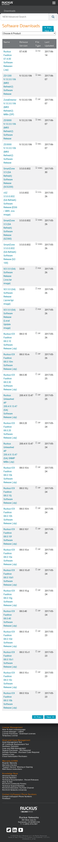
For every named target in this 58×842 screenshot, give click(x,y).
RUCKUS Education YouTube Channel (18, 788)
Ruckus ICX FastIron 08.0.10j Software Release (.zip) (10, 495)
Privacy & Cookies (25, 837)
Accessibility (38, 837)
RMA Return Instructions (12, 769)
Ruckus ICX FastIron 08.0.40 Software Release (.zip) (10, 618)
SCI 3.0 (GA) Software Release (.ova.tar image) (10, 276)
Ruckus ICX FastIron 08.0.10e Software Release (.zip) (10, 557)
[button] (53, 16)
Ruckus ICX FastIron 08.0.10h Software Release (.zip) (10, 516)
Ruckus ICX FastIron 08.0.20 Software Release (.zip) (10, 430)
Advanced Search (9, 776)
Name (7, 42)
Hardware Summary (10, 746)
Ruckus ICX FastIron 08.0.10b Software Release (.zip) (10, 700)
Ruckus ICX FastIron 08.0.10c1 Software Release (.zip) (10, 659)
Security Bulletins (9, 778)
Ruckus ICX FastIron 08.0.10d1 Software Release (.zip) (10, 577)
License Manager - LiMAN (13, 732)
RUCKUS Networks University (14, 790)
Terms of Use (13, 837)
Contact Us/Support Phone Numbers (17, 797)
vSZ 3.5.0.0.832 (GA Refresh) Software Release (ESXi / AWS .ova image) (10, 203)
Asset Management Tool (12, 742)
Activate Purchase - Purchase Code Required (20, 752)
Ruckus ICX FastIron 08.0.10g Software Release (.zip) (10, 598)
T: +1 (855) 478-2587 (29, 824)
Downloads (9, 11)
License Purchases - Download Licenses (19, 734)
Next (47, 30)
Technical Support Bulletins (13, 786)
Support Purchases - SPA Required (16, 750)
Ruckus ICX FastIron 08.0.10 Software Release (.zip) (10, 341)
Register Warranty (9, 763)
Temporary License (10, 736)
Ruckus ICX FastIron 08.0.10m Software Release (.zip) (10, 361)
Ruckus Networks (29, 817)
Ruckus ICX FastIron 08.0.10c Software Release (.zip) (10, 680)
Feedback (6, 798)
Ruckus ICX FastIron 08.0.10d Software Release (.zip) (10, 639)
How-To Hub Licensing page (13, 730)
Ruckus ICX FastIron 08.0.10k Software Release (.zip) (10, 475)
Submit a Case (8, 754)
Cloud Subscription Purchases (14, 756)
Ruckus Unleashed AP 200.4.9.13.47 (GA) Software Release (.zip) (10, 406)
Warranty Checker (9, 765)
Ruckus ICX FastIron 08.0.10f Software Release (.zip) (10, 536)
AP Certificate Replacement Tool (15, 744)
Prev (49, 27)
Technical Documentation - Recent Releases (20, 780)
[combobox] (25, 16)
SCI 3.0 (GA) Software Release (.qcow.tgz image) (10, 296)
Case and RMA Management (14, 748)
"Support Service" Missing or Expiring (17, 767)
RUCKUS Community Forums (14, 784)
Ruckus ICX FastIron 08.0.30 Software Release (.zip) (10, 382)
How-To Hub (7, 782)
